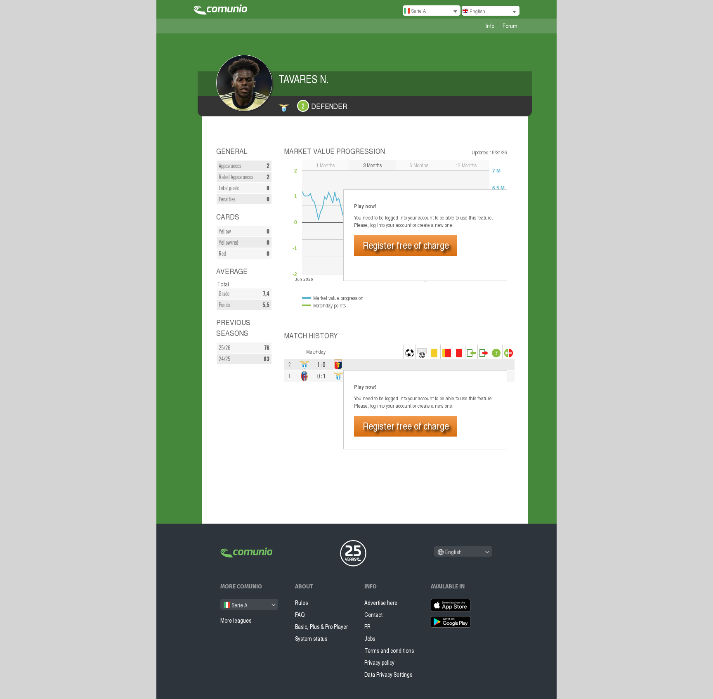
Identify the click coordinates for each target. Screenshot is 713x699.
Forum (510, 26)
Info (490, 26)
